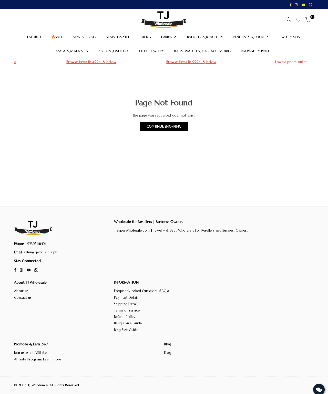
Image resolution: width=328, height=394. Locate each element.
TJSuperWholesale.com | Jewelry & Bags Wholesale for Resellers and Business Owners (181, 230)
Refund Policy (124, 317)
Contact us (23, 297)
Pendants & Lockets (251, 37)
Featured (33, 37)
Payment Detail (126, 297)
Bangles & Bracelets (205, 37)
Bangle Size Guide (128, 323)
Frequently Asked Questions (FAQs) (141, 291)
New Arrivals (84, 37)
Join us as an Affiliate (30, 352)
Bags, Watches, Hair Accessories (202, 51)
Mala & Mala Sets (72, 51)
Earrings (169, 37)
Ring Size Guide (126, 330)
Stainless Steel (118, 37)
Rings (146, 37)
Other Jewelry (151, 51)
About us (21, 291)
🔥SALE (57, 37)
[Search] (288, 19)
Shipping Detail (126, 304)
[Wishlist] (298, 19)
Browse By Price (255, 51)
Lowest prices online (265, 62)
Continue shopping (164, 126)
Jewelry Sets (289, 37)
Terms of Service (127, 310)
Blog (167, 352)
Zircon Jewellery (113, 51)
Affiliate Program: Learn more (37, 359)
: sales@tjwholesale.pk (39, 252)
